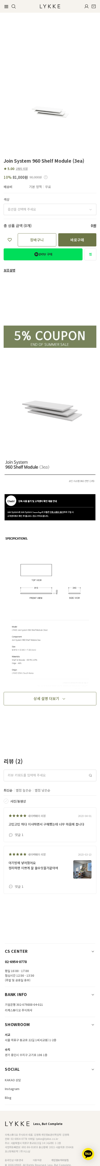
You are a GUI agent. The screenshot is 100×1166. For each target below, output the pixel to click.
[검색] (13, 6)
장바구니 (37, 239)
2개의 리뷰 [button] (22, 168)
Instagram (12, 1089)
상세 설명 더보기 (46, 698)
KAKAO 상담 (13, 1080)
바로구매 (77, 239)
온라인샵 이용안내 (14, 1160)
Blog (8, 1097)
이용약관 (37, 1160)
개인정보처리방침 (60, 1160)
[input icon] (90, 775)
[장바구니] (93, 6)
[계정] (86, 6)
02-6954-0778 (16, 961)
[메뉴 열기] (6, 6)
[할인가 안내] (45, 177)
